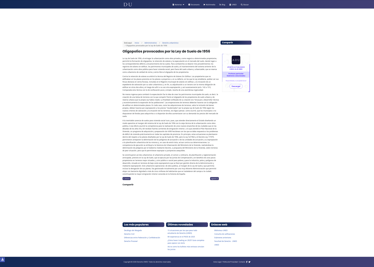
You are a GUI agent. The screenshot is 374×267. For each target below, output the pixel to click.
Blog (223, 4)
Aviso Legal (217, 262)
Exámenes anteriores (222, 237)
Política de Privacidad (230, 262)
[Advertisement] (182, 23)
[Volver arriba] (370, 263)
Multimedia (210, 4)
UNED (234, 4)
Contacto (242, 262)
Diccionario (195, 4)
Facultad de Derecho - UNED (225, 241)
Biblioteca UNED (221, 230)
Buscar (246, 4)
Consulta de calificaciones (224, 234)
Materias (178, 4)
